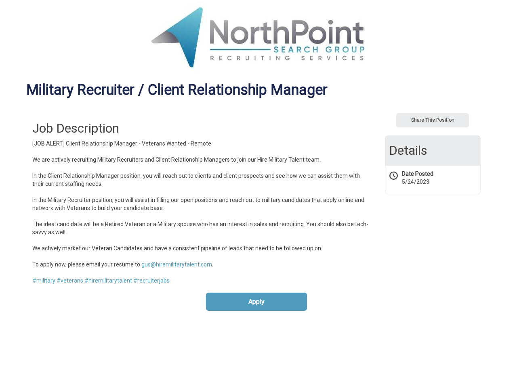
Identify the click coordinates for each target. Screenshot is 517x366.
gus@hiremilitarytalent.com (176, 264)
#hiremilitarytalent (108, 280)
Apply (256, 302)
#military (43, 280)
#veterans (70, 280)
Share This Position (432, 120)
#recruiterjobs (151, 280)
